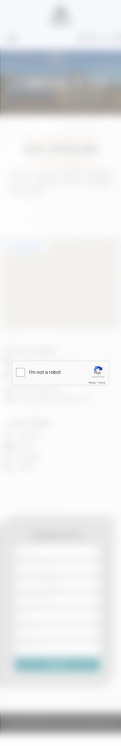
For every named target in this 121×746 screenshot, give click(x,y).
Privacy (92, 382)
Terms (101, 382)
